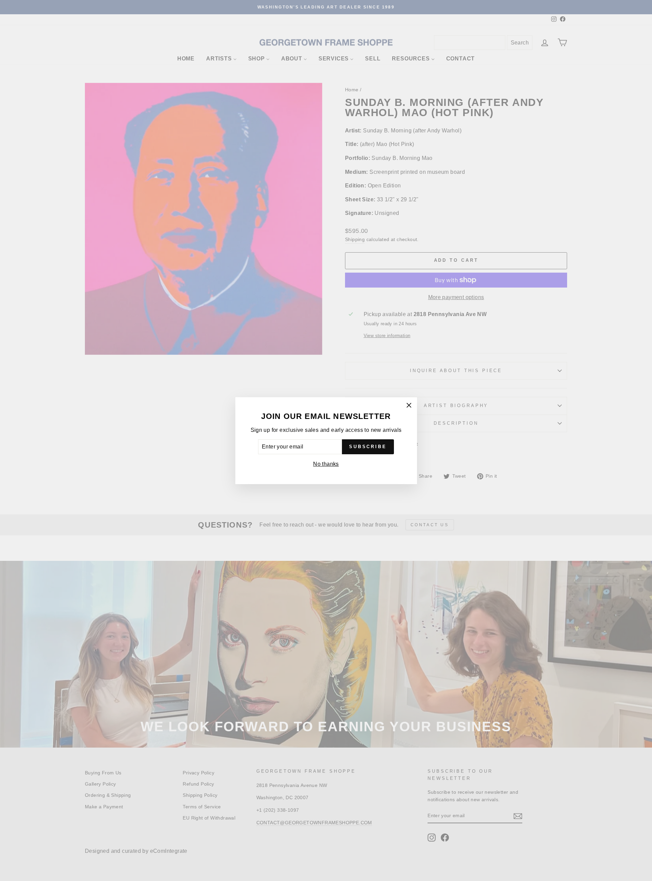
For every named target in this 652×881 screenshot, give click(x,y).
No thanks (326, 464)
